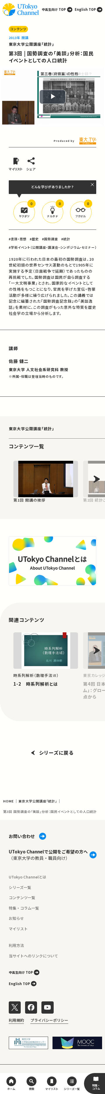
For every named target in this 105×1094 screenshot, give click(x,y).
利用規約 (16, 1020)
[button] (24, 212)
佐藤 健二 (19, 361)
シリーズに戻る (56, 752)
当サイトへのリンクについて (33, 956)
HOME (8, 801)
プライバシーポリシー (49, 1020)
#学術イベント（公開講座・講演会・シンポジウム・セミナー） (53, 247)
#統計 (65, 239)
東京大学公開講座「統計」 (31, 44)
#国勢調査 (50, 239)
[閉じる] (92, 184)
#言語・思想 (18, 239)
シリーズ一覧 (20, 887)
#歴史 (34, 239)
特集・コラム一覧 (24, 908)
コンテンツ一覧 (22, 897)
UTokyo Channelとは (27, 877)
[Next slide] (96, 479)
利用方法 (16, 945)
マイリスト (18, 928)
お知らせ (16, 918)
